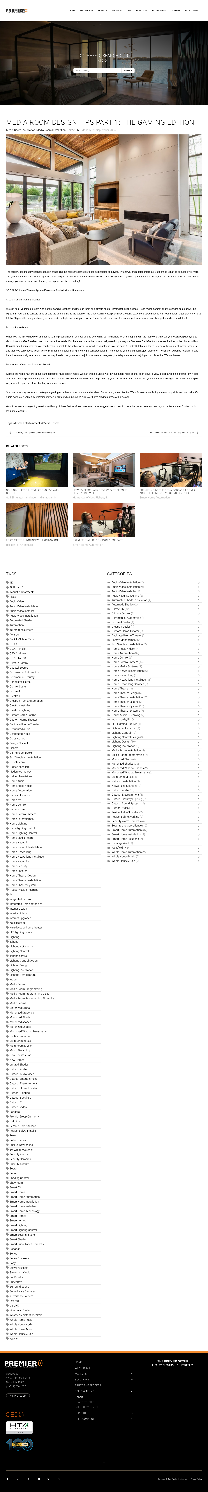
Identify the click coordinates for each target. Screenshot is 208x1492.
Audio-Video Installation (24, 616)
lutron (13, 980)
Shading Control (19, 1178)
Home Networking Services (128, 684)
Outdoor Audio (18, 1069)
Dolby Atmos (17, 739)
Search (128, 70)
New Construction (20, 1055)
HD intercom (17, 762)
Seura (13, 1173)
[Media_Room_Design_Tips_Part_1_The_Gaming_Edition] (104, 199)
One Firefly (172, 1479)
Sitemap (183, 1479)
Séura (13, 1169)
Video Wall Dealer (20, 1310)
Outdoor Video (18, 1107)
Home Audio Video (21, 786)
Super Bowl (16, 1282)
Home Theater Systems (126, 711)
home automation (20, 795)
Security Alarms (19, 1154)
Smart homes (18, 1221)
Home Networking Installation (27, 857)
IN (11, 894)
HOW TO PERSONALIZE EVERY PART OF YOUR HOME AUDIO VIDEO (100, 491)
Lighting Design (19, 965)
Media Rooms (51, 423)
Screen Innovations (21, 1150)
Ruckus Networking (21, 1145)
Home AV (15, 800)
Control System (19, 687)
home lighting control (22, 828)
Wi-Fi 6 (14, 1339)
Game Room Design (21, 753)
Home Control (18, 805)
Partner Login (17, 1395)
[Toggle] (199, 582)
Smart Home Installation (24, 1202)
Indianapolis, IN (121, 719)
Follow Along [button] (159, 10)
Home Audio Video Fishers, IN (90, 498)
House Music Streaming (24, 890)
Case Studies (85, 1402)
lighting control (18, 956)
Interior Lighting (19, 913)
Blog (79, 1397)
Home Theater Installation (25, 880)
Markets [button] (102, 10)
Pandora (15, 1112)
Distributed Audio (20, 729)
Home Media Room (21, 838)
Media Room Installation (20, 130)
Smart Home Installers (23, 1206)
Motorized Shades (20, 1027)
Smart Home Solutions (125, 839)
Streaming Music (20, 1273)
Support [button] (176, 10)
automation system (21, 630)
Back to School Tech (22, 639)
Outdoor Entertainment (23, 1084)
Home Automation (21, 791)
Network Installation (124, 781)
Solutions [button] (117, 10)
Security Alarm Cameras (126, 821)
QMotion (15, 1121)
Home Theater (18, 871)
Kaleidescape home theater (26, 928)
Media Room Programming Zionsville (32, 998)
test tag (14, 1301)
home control (17, 809)
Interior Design (18, 909)
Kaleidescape (17, 923)
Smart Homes (18, 1216)
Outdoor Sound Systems (126, 803)
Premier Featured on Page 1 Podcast (98, 540)
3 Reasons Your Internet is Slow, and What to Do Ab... (172, 432)
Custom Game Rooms (23, 715)
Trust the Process (137, 10)
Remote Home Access (23, 1126)
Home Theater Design (23, 876)
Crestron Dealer (121, 627)
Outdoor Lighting (20, 1093)
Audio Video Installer (22, 611)
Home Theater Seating (125, 702)
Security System (19, 1164)
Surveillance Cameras (23, 1291)
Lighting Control (19, 951)
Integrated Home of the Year (26, 904)
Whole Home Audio (21, 1320)
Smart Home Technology (25, 1211)
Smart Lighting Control (23, 1230)
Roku (13, 1135)
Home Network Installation (26, 847)
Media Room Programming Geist (29, 994)
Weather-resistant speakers (26, 1315)
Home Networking (20, 852)
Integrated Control (20, 899)
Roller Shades (18, 1140)
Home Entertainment (27, 423)
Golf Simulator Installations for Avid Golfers (32, 491)
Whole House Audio (21, 1324)
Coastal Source (19, 668)
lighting (14, 942)
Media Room (17, 984)
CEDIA (13, 644)
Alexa (13, 597)
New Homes (17, 1060)
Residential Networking (125, 817)
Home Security (18, 866)
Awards (14, 635)
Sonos (13, 1254)
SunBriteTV (16, 1277)
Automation (17, 625)
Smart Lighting (18, 1225)
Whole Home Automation (127, 852)
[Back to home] (17, 10)
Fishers (14, 748)
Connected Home (20, 682)
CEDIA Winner (18, 653)
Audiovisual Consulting (125, 596)
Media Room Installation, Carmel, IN (57, 130)
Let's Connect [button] (192, 10)
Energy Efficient (19, 743)
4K (11, 583)
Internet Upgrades (20, 918)
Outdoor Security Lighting (127, 799)
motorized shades (20, 1022)
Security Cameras (20, 1159)
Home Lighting (18, 824)
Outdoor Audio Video (22, 1074)
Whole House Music (21, 1329)
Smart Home (17, 1192)
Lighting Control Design (24, 961)
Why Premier (86, 10)
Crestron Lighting (20, 710)
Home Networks (19, 861)
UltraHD (14, 1306)
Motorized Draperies (22, 1013)
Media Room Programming (26, 989)
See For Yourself (88, 1407)
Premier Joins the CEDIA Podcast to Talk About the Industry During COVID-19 (167, 491)
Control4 (15, 691)
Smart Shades (18, 1239)
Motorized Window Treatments (28, 1032)
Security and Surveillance (127, 826)
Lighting (14, 937)
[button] (104, 1463)
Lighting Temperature (22, 975)
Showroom (16, 1183)
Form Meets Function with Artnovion (32, 540)
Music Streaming (20, 1050)
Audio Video (17, 602)
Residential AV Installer (19, 545)
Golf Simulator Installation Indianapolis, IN (31, 498)
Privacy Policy (196, 1479)
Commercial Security (22, 677)
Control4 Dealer (121, 622)
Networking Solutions (125, 786)
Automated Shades (21, 620)
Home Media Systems (125, 666)
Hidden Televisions (21, 776)
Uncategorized (120, 843)
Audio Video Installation (24, 606)
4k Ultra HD (16, 587)
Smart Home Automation (155, 498)
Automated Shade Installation (129, 600)
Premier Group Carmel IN (24, 1117)
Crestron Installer (20, 705)
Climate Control (19, 663)
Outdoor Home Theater (23, 1088)
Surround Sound (19, 1287)
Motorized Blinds (20, 1008)
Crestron (15, 696)
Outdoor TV (16, 1102)
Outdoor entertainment (23, 1079)
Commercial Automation (24, 672)
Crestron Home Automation (26, 701)
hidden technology (21, 772)
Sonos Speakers (19, 1258)
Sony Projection (19, 1268)
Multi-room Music (122, 777)
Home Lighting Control (23, 833)
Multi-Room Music (21, 1046)
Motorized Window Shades (128, 768)
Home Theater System (23, 885)
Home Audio (17, 781)
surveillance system (21, 1296)
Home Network (19, 843)
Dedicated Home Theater (24, 724)
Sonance (15, 1249)
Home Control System (23, 814)
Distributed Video (20, 734)
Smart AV (15, 1187)
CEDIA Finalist (18, 649)
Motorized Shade (20, 1017)
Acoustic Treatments (22, 592)
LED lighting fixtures (21, 932)
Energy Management (124, 640)
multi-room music (20, 1036)
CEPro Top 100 (18, 658)
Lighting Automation (22, 946)
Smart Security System (23, 1235)
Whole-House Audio (21, 1334)
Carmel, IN (118, 609)
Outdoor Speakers (20, 1098)
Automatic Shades (123, 605)
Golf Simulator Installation (25, 757)
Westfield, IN (119, 848)
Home (72, 10)
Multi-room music (20, 1041)
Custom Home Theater (23, 720)
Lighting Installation (21, 970)
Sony (13, 1263)
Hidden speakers (20, 767)
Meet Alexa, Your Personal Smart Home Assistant (34, 432)
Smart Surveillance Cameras (27, 1244)
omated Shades (19, 1065)
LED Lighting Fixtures (124, 724)
